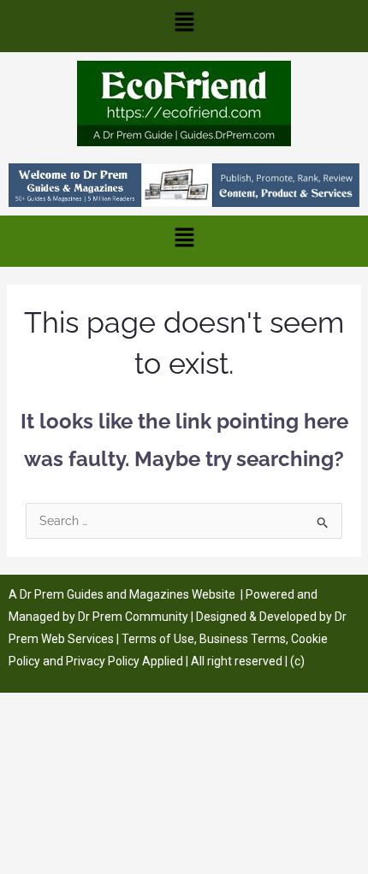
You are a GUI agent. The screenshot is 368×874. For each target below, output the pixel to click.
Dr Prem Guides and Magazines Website (127, 594)
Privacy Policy (102, 661)
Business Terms (242, 639)
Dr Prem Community (133, 616)
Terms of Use (158, 639)
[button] (184, 26)
